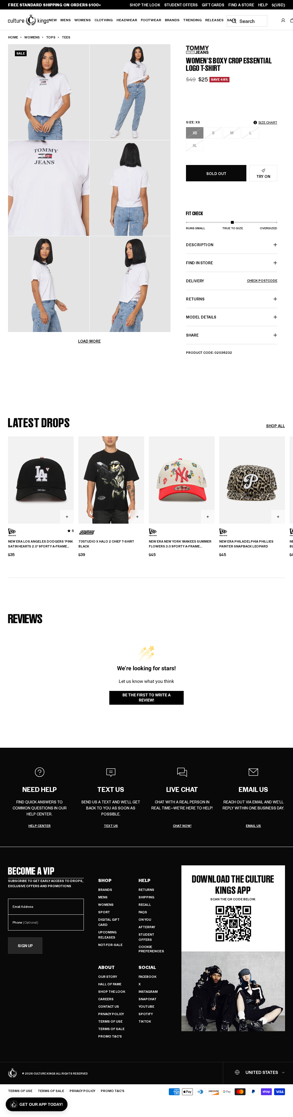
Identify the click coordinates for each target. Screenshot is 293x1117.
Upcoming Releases (107, 935)
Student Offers (146, 937)
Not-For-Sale (110, 944)
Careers (106, 998)
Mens (65, 20)
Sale (231, 20)
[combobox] (247, 21)
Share (192, 335)
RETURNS (195, 299)
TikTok (144, 1021)
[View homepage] (28, 19)
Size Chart (267, 122)
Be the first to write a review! (146, 697)
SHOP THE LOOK (145, 5)
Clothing (103, 20)
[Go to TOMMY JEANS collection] (200, 49)
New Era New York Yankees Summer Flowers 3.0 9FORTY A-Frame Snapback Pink (180, 544)
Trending (192, 20)
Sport (104, 912)
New (53, 20)
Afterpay (146, 926)
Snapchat (147, 998)
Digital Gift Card (109, 922)
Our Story (107, 976)
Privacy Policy (111, 1013)
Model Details (201, 317)
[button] (37, 1104)
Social (147, 967)
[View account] (283, 20)
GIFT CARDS (213, 5)
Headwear (126, 20)
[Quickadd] (67, 517)
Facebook (147, 976)
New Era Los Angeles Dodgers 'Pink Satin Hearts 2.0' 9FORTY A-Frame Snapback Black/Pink (40, 544)
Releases (214, 20)
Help (144, 880)
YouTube (146, 1006)
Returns (146, 889)
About (106, 967)
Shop (105, 880)
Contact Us (108, 1006)
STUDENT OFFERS (181, 5)
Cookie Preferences (151, 949)
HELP (263, 5)
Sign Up (25, 945)
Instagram (148, 991)
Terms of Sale (111, 1028)
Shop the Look (111, 991)
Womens (82, 20)
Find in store (199, 262)
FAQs (142, 912)
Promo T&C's (110, 1036)
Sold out (216, 173)
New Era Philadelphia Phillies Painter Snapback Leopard (246, 544)
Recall (144, 904)
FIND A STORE (241, 5)
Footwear (151, 20)
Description (199, 244)
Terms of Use (110, 1021)
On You (144, 919)
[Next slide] (285, 479)
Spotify (145, 1013)
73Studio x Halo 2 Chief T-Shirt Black (106, 544)
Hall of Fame (109, 984)
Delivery (231, 280)
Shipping (146, 897)
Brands (172, 20)
